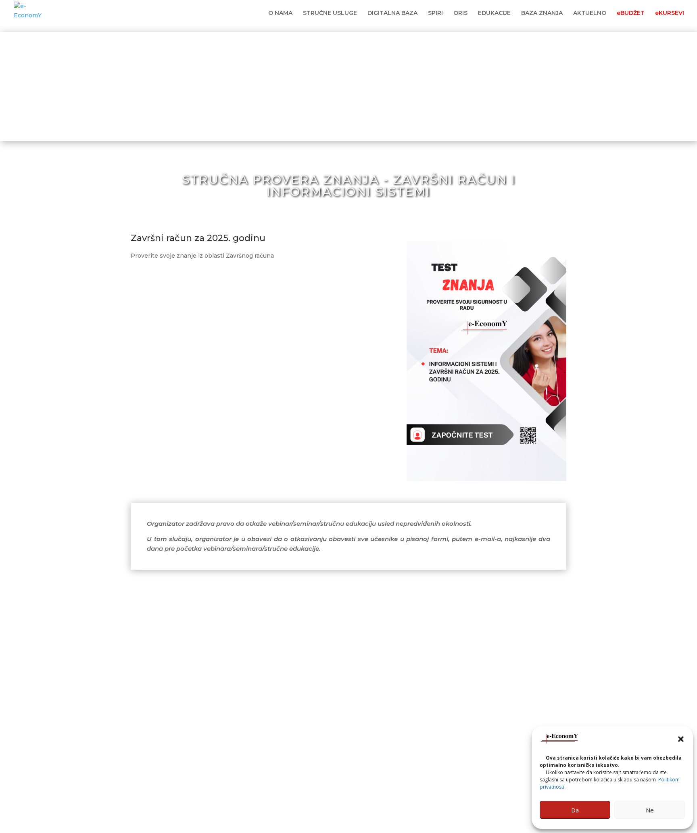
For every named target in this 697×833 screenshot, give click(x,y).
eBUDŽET (631, 13)
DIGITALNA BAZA (392, 13)
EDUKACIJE (494, 13)
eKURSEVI (669, 13)
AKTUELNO (589, 13)
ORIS (460, 13)
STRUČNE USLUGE (330, 13)
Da (575, 810)
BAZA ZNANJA (542, 13)
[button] (681, 739)
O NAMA (280, 13)
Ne (650, 810)
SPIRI (435, 13)
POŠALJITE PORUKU (305, 781)
